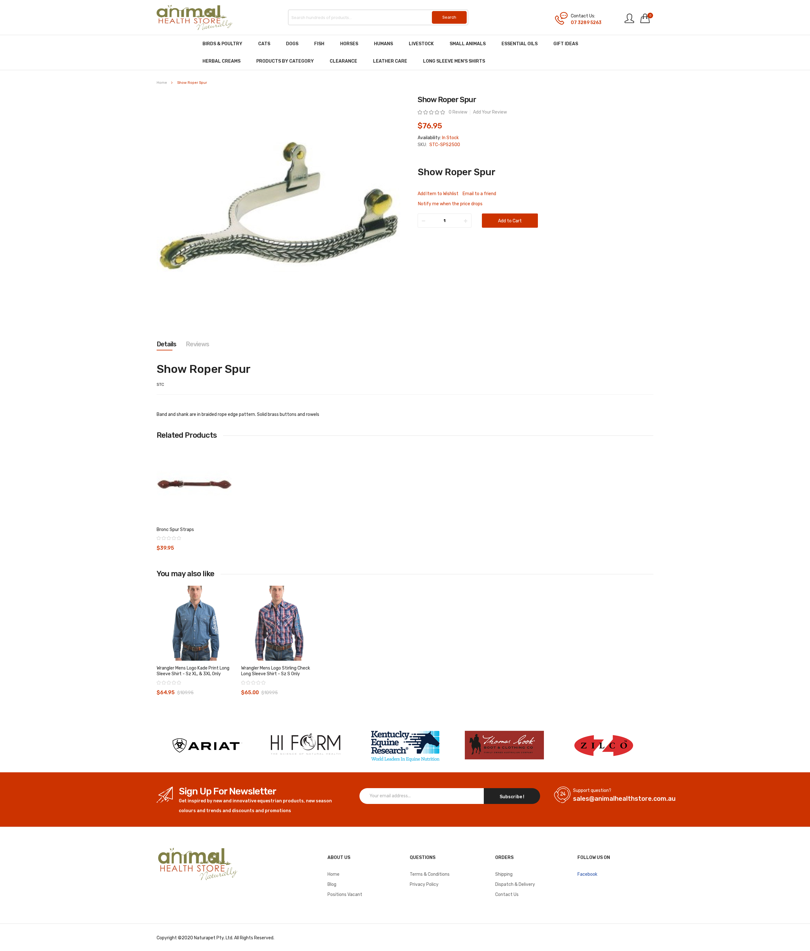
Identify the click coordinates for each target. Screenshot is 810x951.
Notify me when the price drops (450, 204)
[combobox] (378, 17)
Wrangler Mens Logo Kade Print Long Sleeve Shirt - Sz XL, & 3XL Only (193, 670)
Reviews (197, 344)
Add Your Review (490, 112)
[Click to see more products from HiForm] (305, 745)
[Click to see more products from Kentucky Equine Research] (405, 745)
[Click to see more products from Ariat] (206, 745)
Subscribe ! (512, 797)
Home (162, 83)
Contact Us (507, 894)
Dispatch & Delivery (515, 884)
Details (166, 344)
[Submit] (449, 17)
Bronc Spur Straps (175, 529)
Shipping (504, 874)
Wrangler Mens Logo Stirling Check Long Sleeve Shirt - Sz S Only (275, 670)
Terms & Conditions (430, 874)
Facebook (587, 874)
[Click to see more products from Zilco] (504, 745)
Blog (331, 884)
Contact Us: (583, 16)
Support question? (592, 790)
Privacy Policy (424, 884)
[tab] (166, 344)
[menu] (405, 52)
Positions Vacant (344, 894)
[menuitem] (222, 43)
